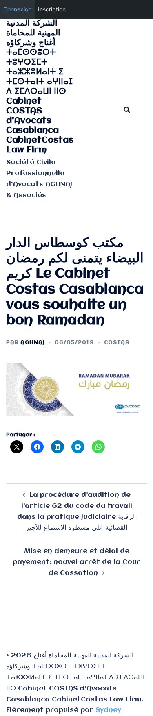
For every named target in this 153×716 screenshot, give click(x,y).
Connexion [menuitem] (17, 9)
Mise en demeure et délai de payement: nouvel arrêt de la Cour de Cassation (76, 562)
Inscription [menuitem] (52, 9)
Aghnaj (32, 342)
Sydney (108, 710)
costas (116, 342)
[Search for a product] (127, 110)
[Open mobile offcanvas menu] (143, 109)
